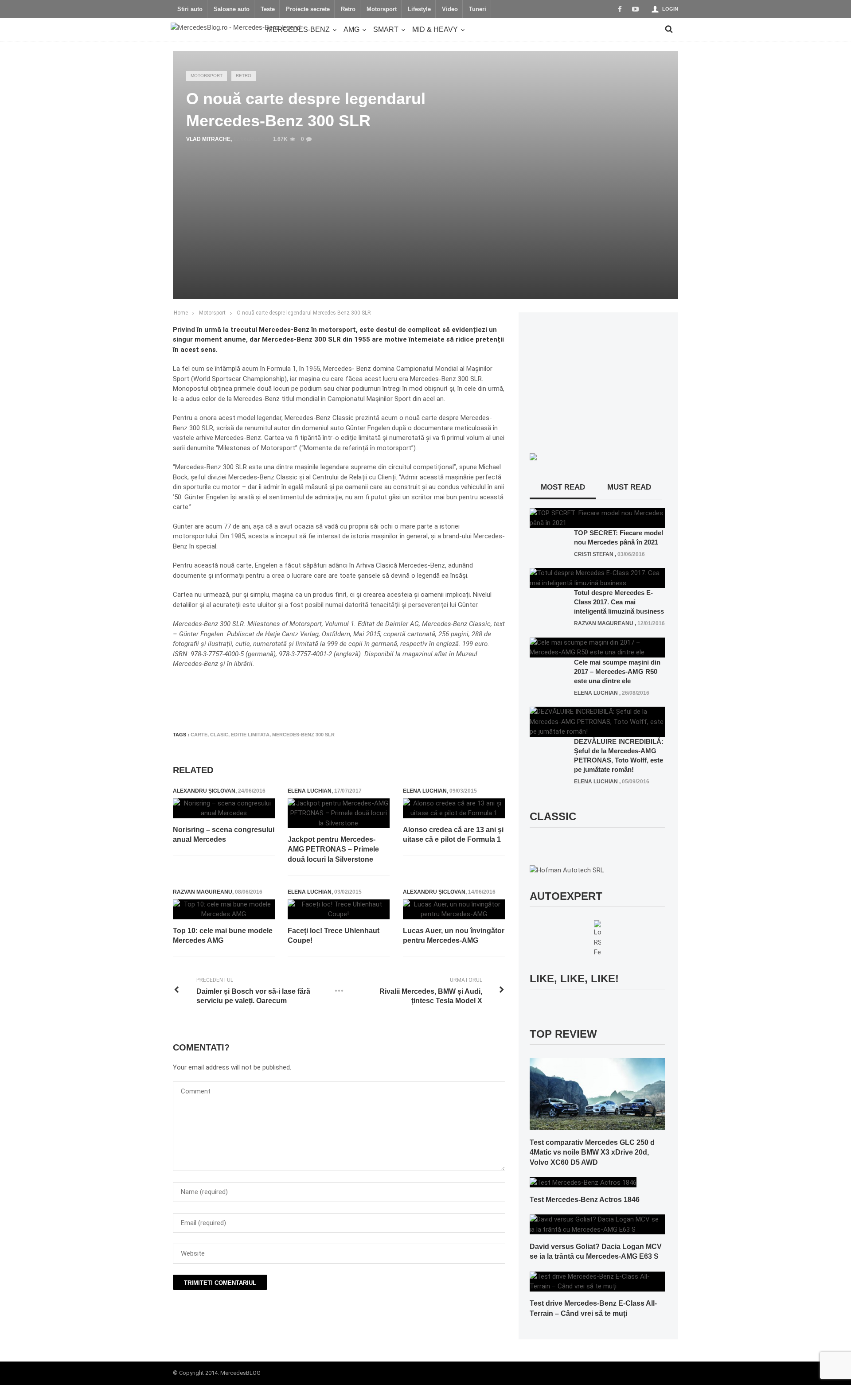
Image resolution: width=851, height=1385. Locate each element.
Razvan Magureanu (202, 892)
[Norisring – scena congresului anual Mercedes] (224, 808)
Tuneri (477, 9)
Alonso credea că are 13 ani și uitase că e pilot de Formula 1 (453, 834)
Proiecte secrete (308, 9)
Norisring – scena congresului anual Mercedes (223, 834)
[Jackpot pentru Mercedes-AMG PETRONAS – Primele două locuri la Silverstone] (339, 813)
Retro (348, 9)
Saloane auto (232, 9)
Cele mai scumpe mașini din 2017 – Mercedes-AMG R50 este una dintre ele (617, 671)
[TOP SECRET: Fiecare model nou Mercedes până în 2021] (597, 517)
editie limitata (250, 734)
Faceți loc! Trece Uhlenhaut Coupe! (333, 935)
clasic (219, 734)
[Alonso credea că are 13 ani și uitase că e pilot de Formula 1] (454, 808)
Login (670, 9)
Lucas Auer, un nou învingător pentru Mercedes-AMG (453, 935)
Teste (268, 9)
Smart (385, 29)
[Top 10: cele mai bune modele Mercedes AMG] (224, 909)
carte (199, 734)
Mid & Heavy (435, 29)
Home (181, 313)
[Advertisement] (334, 698)
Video (450, 9)
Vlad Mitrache (208, 139)
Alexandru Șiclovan (204, 791)
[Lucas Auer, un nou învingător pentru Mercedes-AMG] (454, 909)
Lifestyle (419, 9)
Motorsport (382, 9)
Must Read (629, 487)
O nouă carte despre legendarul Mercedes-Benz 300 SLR (304, 313)
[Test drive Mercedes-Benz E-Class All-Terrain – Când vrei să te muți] (597, 1281)
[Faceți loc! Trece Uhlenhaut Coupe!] (339, 909)
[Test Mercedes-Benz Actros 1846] (583, 1182)
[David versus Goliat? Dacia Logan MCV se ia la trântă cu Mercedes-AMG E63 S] (597, 1224)
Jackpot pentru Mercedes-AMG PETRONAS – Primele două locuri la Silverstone (333, 849)
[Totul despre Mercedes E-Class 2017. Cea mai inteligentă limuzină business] (597, 578)
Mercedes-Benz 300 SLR (303, 734)
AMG (351, 29)
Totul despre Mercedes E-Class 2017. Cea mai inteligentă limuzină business (619, 602)
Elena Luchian (310, 791)
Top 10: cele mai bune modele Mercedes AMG (223, 935)
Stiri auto (190, 9)
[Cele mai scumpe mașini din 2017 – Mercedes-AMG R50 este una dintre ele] (597, 647)
